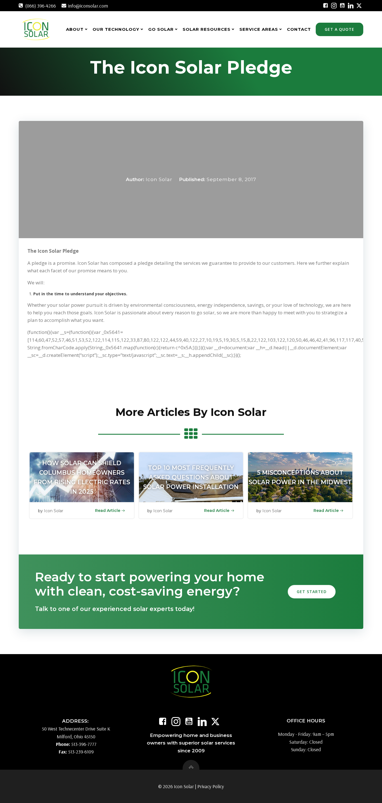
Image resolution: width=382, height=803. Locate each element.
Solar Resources (206, 29)
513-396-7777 (83, 744)
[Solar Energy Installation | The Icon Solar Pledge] (325, 5)
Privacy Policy (210, 786)
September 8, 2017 (231, 179)
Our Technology (116, 29)
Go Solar (161, 29)
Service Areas (258, 29)
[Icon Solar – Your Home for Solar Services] (36, 29)
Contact (299, 29)
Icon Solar (159, 179)
